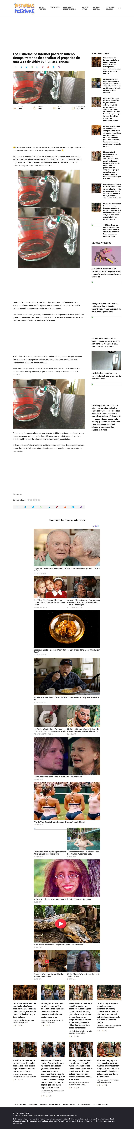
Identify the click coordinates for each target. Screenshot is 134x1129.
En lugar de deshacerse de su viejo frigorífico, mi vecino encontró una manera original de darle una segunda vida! (106, 307)
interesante (18, 494)
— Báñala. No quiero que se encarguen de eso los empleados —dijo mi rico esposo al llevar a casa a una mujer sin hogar (111, 230)
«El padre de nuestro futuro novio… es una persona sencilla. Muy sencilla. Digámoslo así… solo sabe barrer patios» (106, 342)
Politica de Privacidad (20, 1115)
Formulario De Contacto (58, 1115)
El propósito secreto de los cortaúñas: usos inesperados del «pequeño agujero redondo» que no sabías (106, 273)
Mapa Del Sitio (72, 1115)
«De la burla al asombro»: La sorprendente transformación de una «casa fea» (106, 376)
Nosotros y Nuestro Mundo (69, 8)
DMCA (46, 1115)
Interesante (55, 7)
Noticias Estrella (96, 8)
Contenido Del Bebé (110, 8)
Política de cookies (36, 1115)
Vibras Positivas (42, 8)
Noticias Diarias (85, 8)
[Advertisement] (67, 36)
